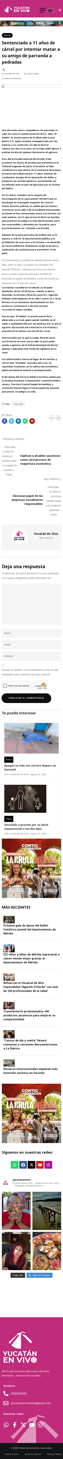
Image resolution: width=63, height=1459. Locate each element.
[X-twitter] (31, 1165)
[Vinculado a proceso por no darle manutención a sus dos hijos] (25, 799)
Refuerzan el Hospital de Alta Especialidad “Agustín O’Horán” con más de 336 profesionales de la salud (30, 987)
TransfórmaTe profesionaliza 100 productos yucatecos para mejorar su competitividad (29, 1015)
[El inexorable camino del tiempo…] (46, 1211)
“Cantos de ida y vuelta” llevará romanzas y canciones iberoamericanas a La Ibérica (30, 1044)
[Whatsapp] (15, 1165)
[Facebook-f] (14, 1425)
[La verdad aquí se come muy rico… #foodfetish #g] (46, 1251)
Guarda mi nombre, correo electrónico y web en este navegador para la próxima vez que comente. (30, 672)
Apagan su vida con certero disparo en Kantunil (30, 767)
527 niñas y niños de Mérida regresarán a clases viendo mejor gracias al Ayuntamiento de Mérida (31, 958)
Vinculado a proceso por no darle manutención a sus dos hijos (26, 827)
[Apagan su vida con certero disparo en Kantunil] (31, 739)
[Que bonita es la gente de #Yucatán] (16, 1211)
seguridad (18, 404)
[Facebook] (23, 1165)
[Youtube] (40, 1165)
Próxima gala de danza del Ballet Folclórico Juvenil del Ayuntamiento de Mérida (29, 929)
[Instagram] (48, 1165)
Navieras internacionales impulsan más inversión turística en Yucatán (30, 1071)
